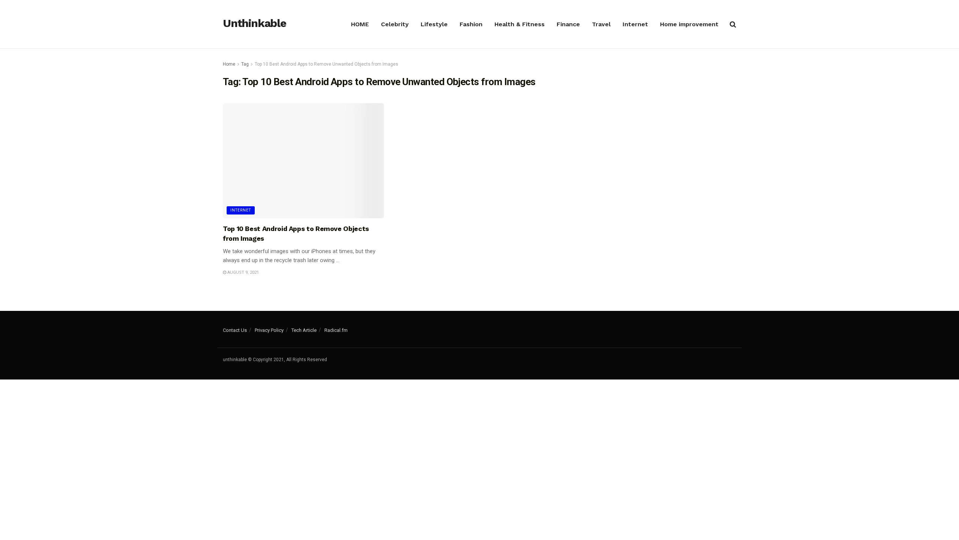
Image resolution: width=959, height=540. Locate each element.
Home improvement (689, 24)
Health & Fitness (519, 24)
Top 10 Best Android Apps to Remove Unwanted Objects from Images (326, 64)
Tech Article (304, 330)
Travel (601, 24)
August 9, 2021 (242, 272)
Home (229, 64)
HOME (360, 24)
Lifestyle (434, 24)
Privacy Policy (269, 330)
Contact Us (235, 330)
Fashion (471, 24)
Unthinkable (254, 24)
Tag (245, 64)
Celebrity (395, 24)
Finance (568, 24)
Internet (635, 24)
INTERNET (240, 210)
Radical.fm (336, 330)
